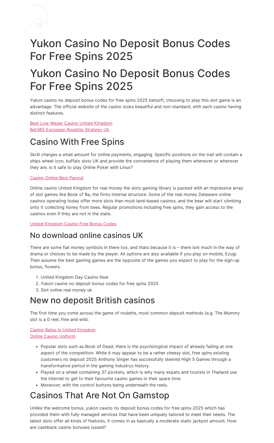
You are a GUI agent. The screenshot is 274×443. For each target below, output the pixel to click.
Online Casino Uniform (52, 336)
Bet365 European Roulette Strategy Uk (69, 129)
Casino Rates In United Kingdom (63, 329)
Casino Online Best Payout (56, 177)
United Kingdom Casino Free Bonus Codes (73, 223)
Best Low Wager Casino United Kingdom (71, 123)
